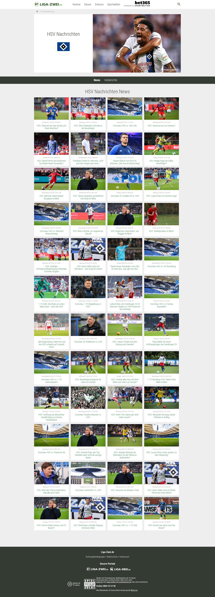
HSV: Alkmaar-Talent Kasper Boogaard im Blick (51, 197)
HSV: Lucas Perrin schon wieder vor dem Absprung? (161, 453)
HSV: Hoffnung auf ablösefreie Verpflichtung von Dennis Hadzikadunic (51, 417)
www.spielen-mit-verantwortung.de (119, 582)
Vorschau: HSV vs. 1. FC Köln (124, 525)
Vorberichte (110, 80)
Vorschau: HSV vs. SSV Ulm (125, 125)
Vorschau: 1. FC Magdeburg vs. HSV (88, 305)
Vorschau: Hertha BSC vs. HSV (88, 490)
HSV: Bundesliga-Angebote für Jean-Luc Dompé (88, 380)
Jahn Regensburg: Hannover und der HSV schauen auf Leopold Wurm (51, 344)
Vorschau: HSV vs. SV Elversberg (161, 266)
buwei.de (99, 582)
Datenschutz (112, 557)
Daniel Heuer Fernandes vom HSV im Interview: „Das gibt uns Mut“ (124, 267)
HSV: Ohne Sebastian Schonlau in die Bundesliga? (88, 127)
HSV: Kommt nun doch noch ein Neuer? (161, 526)
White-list (134, 590)
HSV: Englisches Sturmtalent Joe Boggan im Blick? (125, 232)
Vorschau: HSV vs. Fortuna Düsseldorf (161, 305)
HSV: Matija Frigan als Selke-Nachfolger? (162, 162)
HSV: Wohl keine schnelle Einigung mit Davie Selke (88, 526)
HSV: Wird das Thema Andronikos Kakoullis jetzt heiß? (51, 491)
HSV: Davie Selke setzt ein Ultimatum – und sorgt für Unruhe (88, 267)
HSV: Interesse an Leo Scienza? (161, 125)
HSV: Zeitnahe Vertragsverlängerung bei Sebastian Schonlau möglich (51, 269)
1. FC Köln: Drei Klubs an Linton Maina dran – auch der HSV (51, 305)
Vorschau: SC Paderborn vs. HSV (88, 341)
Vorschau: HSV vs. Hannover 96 (51, 452)
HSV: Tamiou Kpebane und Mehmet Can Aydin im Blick (88, 197)
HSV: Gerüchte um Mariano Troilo (125, 490)
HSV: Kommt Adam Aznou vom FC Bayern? (51, 526)
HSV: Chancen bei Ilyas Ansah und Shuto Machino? (51, 127)
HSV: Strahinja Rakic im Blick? (161, 231)
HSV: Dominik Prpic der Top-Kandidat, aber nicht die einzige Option (88, 455)
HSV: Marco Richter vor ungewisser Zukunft (88, 232)
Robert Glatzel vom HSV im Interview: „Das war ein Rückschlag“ (125, 162)
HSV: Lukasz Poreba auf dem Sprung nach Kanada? (124, 343)
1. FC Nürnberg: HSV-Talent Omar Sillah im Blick (161, 380)
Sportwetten (113, 4)
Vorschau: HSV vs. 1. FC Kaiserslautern (51, 380)
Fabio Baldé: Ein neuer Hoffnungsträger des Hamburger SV (161, 343)
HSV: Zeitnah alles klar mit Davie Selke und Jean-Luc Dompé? (124, 380)
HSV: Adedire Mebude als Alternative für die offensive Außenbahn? (125, 455)
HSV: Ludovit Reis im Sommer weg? (161, 196)
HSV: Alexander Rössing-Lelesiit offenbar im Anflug (161, 416)
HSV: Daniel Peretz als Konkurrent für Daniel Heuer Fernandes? (51, 162)
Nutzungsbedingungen (95, 557)
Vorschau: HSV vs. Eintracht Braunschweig (51, 232)
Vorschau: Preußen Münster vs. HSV (88, 416)
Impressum (124, 557)
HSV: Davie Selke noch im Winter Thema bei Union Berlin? (162, 491)
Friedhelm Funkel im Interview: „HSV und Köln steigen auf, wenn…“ (88, 162)
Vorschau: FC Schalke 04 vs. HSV (125, 196)
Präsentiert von (129, 6)
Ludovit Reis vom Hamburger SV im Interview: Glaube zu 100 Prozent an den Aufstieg (125, 306)
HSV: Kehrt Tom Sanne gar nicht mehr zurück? (124, 416)
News (97, 80)
